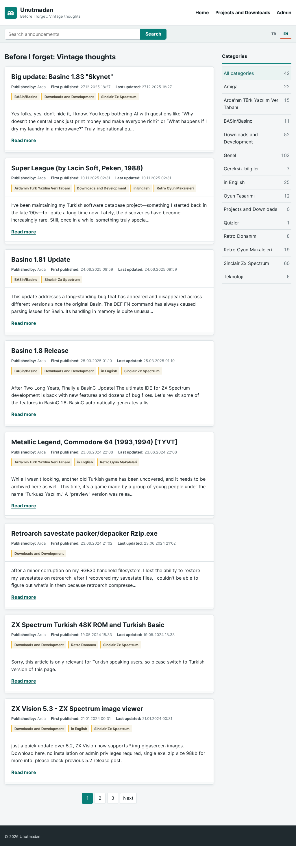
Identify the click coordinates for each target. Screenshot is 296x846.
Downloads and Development (69, 97)
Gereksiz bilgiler (257, 169)
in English (141, 188)
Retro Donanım (83, 645)
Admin (284, 12)
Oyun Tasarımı (257, 196)
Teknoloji (257, 276)
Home (202, 12)
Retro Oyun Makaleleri (175, 188)
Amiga (257, 86)
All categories (257, 73)
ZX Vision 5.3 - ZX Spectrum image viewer (77, 708)
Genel (257, 155)
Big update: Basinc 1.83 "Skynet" (62, 76)
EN (286, 34)
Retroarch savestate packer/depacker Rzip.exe (84, 533)
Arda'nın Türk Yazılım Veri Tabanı (42, 188)
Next (128, 798)
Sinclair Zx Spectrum (118, 97)
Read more (23, 140)
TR (273, 34)
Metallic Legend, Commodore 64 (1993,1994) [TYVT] (94, 442)
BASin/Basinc (25, 97)
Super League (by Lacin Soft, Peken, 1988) (77, 168)
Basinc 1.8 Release (40, 350)
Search (153, 34)
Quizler (257, 223)
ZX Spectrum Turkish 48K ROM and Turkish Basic (87, 624)
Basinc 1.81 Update (40, 259)
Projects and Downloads (242, 12)
